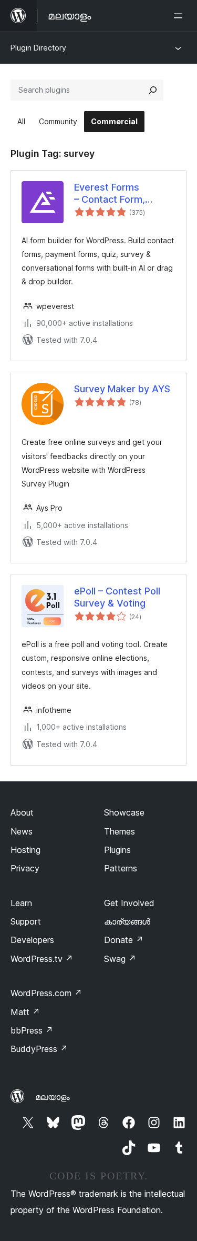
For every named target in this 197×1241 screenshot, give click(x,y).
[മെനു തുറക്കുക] (180, 16)
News (22, 831)
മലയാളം (52, 1096)
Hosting (25, 850)
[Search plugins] (152, 90)
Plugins (117, 850)
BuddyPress (39, 1049)
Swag (120, 959)
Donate (123, 940)
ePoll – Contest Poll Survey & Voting (117, 597)
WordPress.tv (42, 959)
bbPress (32, 1030)
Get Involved (129, 903)
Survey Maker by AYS (122, 388)
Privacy (25, 868)
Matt (25, 1012)
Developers (32, 940)
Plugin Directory (38, 47)
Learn (21, 903)
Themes (119, 831)
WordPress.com (46, 993)
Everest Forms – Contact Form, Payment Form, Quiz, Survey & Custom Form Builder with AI (120, 194)
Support (26, 921)
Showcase (124, 812)
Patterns (120, 868)
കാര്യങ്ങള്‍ (127, 921)
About (22, 812)
